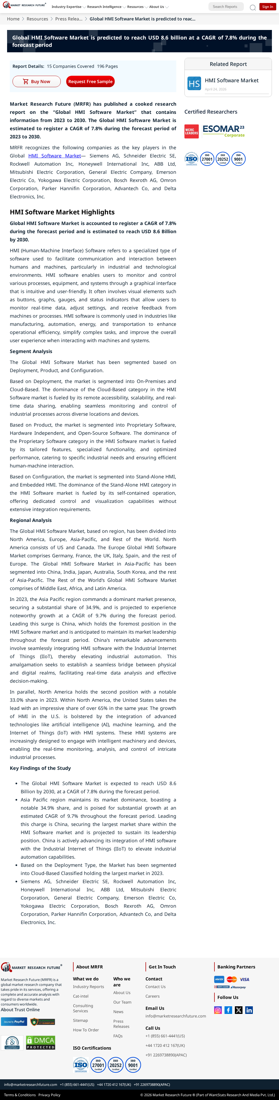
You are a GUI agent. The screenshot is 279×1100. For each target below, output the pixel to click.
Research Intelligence (104, 6)
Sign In (267, 6)
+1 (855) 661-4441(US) (165, 1035)
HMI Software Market (54, 155)
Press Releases (69, 19)
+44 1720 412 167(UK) (165, 1045)
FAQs (118, 1035)
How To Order (86, 1029)
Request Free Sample (90, 81)
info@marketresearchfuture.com (175, 1016)
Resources (37, 19)
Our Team (122, 1002)
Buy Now (40, 81)
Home (13, 19)
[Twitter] (238, 1010)
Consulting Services (83, 1008)
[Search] (252, 6)
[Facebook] (228, 1010)
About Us (156, 6)
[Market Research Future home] (26, 6)
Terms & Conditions (20, 1094)
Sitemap (80, 1020)
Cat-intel (81, 996)
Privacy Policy (49, 1094)
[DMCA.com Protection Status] (41, 1043)
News (118, 1011)
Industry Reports (88, 986)
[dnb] (12, 1043)
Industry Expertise (66, 6)
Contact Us (155, 986)
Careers (152, 996)
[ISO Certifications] (107, 1063)
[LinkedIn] (249, 1010)
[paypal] (14, 1021)
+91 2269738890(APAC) (166, 1055)
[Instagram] (218, 1010)
